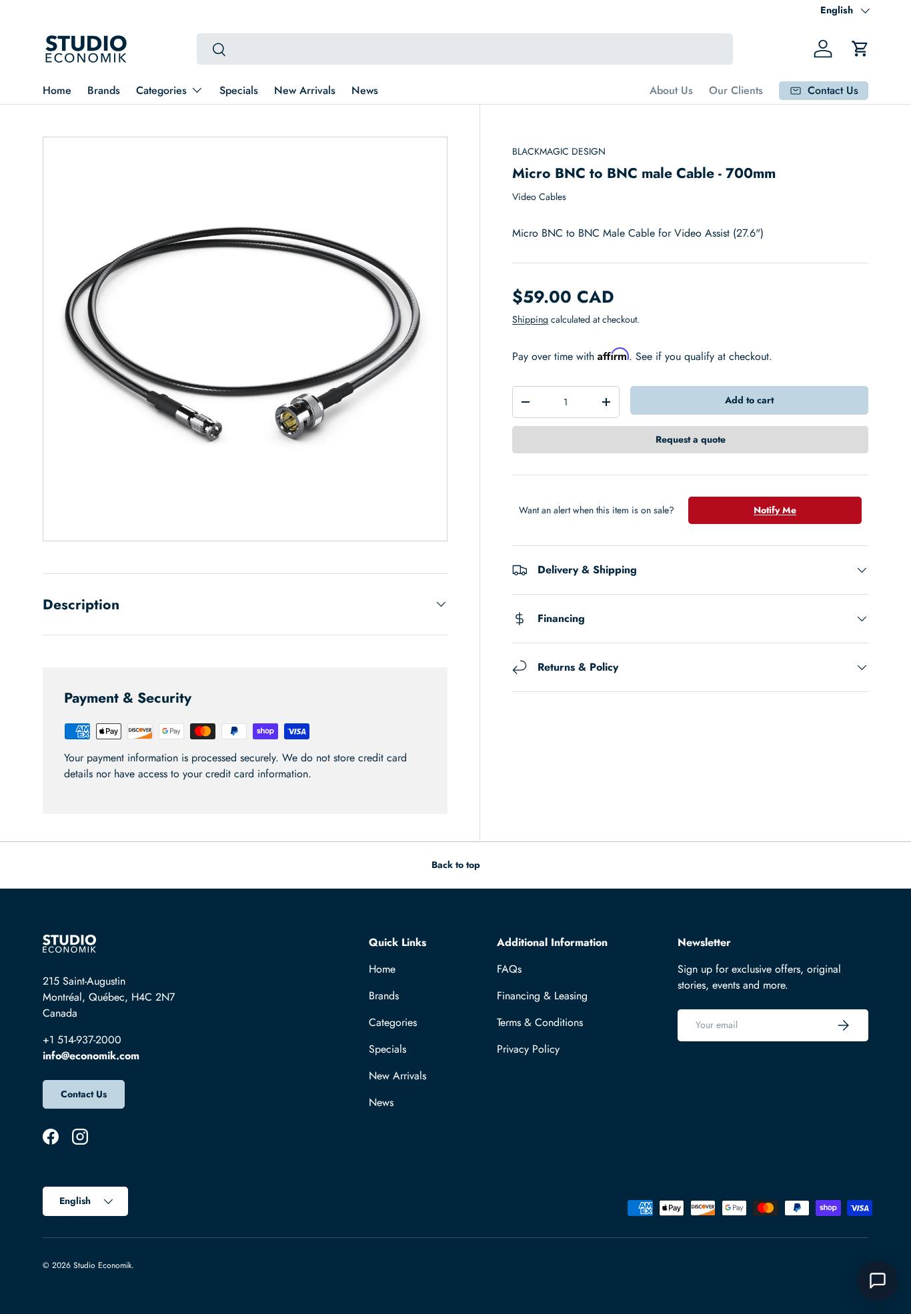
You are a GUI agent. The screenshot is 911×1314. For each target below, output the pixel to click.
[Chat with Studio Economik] (878, 1281)
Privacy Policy (528, 1049)
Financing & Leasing (542, 995)
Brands (103, 90)
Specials (238, 90)
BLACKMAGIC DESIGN (559, 151)
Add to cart (749, 400)
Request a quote (691, 439)
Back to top (455, 864)
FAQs (509, 969)
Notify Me (775, 510)
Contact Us (84, 1094)
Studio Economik (102, 1265)
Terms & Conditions (540, 1022)
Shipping (530, 319)
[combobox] (465, 49)
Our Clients (736, 90)
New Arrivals (304, 90)
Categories (161, 90)
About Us (671, 90)
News (364, 90)
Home (57, 90)
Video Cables (539, 196)
